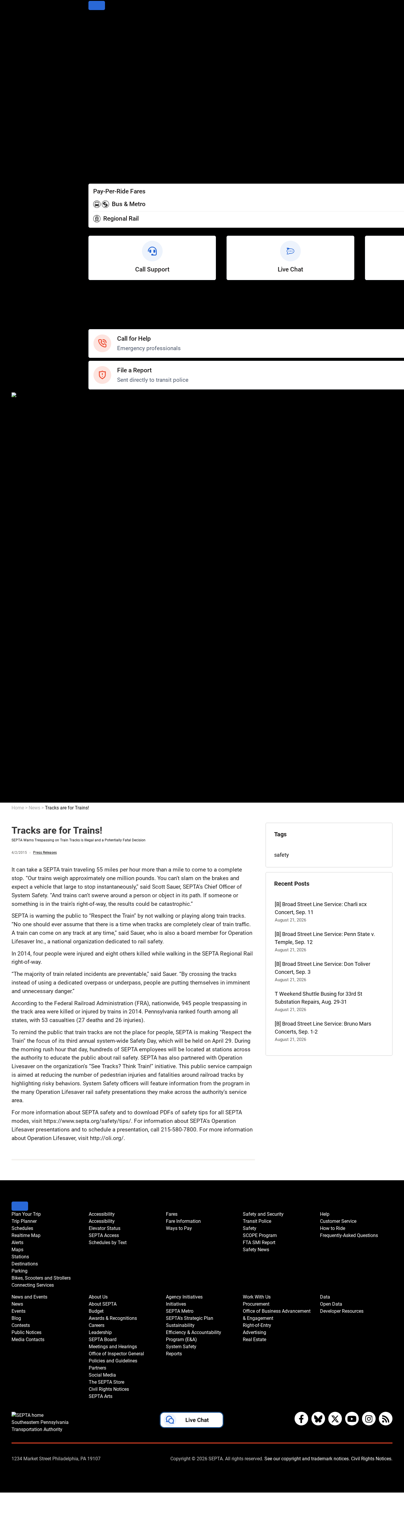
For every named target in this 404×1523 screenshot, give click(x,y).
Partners (98, 615)
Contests (99, 519)
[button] (192, 1421)
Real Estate (101, 775)
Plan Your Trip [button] (26, 1214)
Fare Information (108, 158)
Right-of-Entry (104, 759)
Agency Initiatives (109, 655)
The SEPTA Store (108, 631)
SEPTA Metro (104, 671)
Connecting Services (112, 102)
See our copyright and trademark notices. (307, 1458)
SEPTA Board (103, 583)
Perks (95, 174)
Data (94, 783)
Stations (98, 70)
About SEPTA (104, 543)
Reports (97, 719)
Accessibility (103, 118)
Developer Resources (113, 799)
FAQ (93, 317)
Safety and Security (111, 399)
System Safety (105, 711)
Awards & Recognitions (115, 559)
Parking (97, 86)
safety (281, 855)
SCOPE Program (107, 423)
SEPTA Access (105, 134)
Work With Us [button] (257, 1297)
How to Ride (102, 309)
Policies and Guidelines (115, 607)
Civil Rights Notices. (371, 1458)
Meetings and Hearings (115, 591)
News (95, 455)
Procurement (103, 735)
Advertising (101, 767)
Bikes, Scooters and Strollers (121, 94)
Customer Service (109, 301)
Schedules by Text (109, 142)
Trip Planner (102, 30)
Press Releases (45, 853)
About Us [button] (98, 1297)
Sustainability (104, 687)
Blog (93, 471)
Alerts (95, 54)
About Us (99, 535)
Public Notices (105, 479)
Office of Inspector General (119, 599)
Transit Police (104, 407)
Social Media (103, 623)
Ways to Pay (102, 166)
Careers (97, 567)
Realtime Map (104, 46)
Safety (96, 325)
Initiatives (99, 663)
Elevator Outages (108, 126)
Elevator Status (104, 1228)
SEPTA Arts (101, 647)
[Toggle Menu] (96, 5)
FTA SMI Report (106, 431)
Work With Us (104, 727)
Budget (96, 551)
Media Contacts (107, 487)
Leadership (101, 575)
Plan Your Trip (104, 22)
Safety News (103, 439)
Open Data (100, 791)
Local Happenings (109, 511)
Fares (95, 150)
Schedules (100, 38)
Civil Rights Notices (110, 639)
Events (18, 1311)
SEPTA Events (105, 503)
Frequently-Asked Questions (349, 1235)
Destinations (103, 78)
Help (93, 293)
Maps (95, 62)
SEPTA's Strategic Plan (114, 679)
